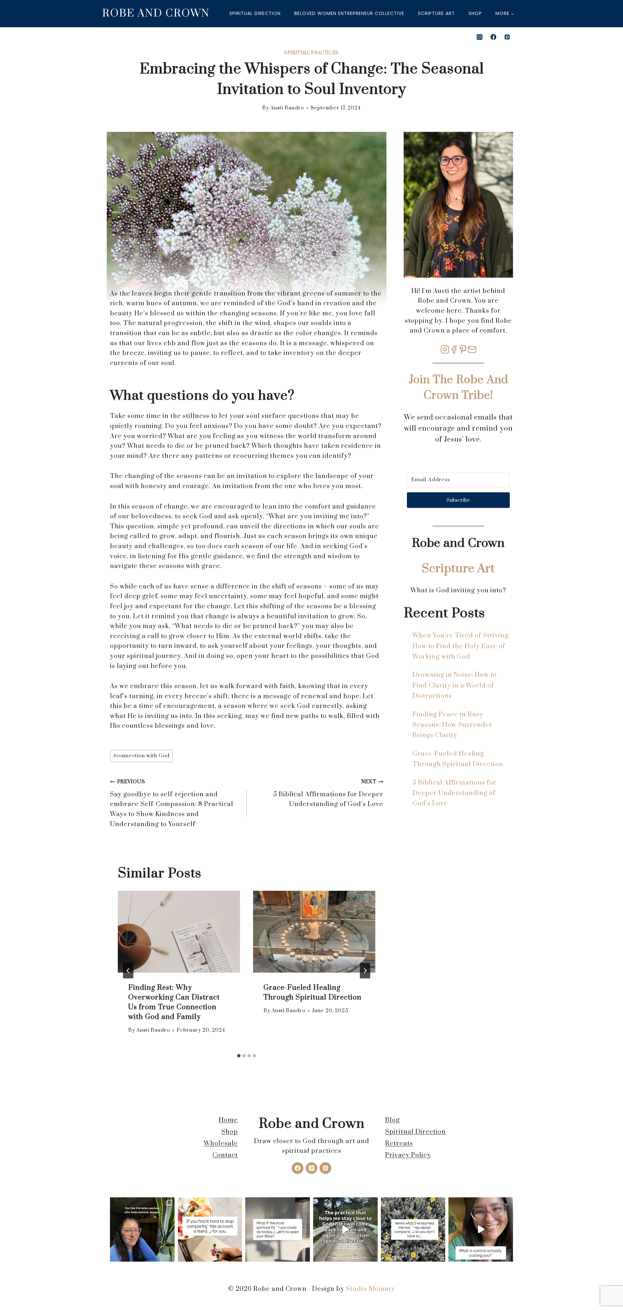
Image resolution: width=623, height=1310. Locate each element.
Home (228, 1120)
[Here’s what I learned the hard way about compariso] (413, 1229)
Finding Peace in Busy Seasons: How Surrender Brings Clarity (452, 725)
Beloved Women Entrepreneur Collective (349, 13)
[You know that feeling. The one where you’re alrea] (142, 1229)
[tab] (238, 1055)
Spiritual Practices (311, 53)
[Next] (365, 970)
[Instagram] (479, 37)
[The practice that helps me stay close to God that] (345, 1229)
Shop (475, 13)
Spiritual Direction (255, 13)
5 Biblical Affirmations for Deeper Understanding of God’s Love (328, 793)
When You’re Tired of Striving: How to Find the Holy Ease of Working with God (461, 646)
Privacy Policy (408, 1155)
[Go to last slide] (128, 970)
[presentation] (179, 931)
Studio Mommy (370, 1289)
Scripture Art (436, 13)
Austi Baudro (287, 108)
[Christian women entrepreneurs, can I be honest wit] (480, 1229)
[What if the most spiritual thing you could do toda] (277, 1229)
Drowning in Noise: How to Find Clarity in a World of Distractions (454, 685)
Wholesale (221, 1144)
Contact (225, 1155)
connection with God (141, 756)
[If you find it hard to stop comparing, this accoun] (210, 1229)
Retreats (399, 1144)
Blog (392, 1120)
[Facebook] (493, 37)
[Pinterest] (507, 37)
